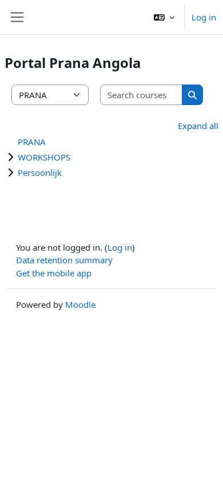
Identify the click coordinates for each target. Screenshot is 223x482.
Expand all (198, 125)
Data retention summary (64, 260)
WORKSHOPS (44, 157)
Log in (204, 17)
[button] (164, 17)
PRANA (32, 141)
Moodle (80, 304)
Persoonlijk (40, 172)
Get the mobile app (53, 273)
